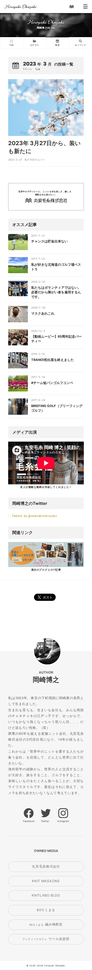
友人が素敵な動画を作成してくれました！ (46, 487)
